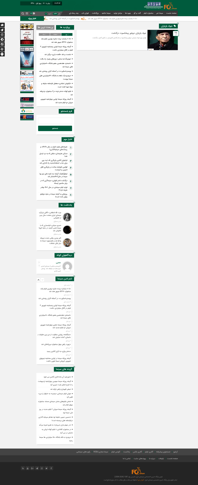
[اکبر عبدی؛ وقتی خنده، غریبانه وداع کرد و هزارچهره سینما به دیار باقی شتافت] (55, 242)
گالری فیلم (149, 452)
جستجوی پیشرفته (163, 452)
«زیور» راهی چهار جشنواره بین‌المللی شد (56, 344)
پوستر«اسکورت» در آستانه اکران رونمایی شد (78, 18)
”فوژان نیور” (140, 480)
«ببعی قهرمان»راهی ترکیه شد (60, 389)
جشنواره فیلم (148, 13)
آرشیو (175, 452)
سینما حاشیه (106, 13)
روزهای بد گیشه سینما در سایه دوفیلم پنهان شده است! (53, 195)
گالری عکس (137, 452)
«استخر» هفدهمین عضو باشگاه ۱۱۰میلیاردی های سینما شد (55, 316)
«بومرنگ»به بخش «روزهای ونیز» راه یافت (55, 59)
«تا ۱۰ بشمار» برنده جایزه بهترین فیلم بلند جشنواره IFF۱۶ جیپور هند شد (126, 18)
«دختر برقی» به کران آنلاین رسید (59, 351)
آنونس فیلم (115, 452)
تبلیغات (161, 458)
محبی (58, 262)
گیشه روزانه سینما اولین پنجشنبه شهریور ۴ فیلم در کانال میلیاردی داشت (55, 307)
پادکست (126, 452)
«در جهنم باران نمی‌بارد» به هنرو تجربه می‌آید (55, 425)
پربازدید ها (65, 27)
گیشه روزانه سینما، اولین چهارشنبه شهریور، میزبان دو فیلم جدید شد (55, 326)
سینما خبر (159, 13)
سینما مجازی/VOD (100, 452)
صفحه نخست (171, 13)
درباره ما (152, 458)
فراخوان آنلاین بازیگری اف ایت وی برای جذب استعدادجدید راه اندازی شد (53, 162)
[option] (55, 289)
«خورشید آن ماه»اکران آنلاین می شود (57, 376)
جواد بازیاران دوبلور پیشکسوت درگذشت (128, 33)
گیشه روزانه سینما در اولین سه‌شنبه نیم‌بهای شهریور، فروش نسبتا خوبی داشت (55, 360)
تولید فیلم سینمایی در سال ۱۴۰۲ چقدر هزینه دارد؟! (54, 189)
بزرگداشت (95, 13)
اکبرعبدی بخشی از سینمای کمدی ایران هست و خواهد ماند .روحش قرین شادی (51, 268)
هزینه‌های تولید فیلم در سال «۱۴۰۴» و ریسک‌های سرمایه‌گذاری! (53, 148)
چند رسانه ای (74, 13)
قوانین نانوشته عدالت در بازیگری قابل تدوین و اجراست (53, 168)
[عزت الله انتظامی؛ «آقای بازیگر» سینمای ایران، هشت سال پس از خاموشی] (55, 217)
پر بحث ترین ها (45, 27)
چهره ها (128, 13)
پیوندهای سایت (140, 458)
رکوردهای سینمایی (83, 452)
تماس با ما (127, 458)
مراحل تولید (118, 13)
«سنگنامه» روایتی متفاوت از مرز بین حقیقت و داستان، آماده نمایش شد (54, 336)
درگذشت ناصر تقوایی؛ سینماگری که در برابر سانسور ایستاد (53, 182)
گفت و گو (137, 13)
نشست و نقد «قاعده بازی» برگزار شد (57, 54)
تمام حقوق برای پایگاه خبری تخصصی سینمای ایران (160, 480)
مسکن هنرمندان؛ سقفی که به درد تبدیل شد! (53, 155)
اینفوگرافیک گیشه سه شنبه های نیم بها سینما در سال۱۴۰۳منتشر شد (53, 175)
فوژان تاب (85, 13)
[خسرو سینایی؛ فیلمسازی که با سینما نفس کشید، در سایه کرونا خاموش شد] (55, 230)
